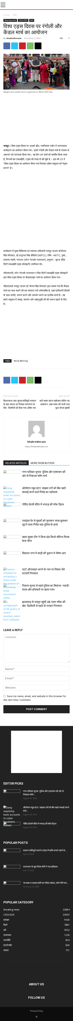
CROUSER (23, 20)
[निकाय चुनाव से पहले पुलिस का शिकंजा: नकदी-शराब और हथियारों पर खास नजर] (11, 589)
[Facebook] (6, 45)
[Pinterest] (22, 45)
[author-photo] (36, 437)
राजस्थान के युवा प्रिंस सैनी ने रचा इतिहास (40, 866)
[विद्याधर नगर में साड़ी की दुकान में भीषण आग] (11, 557)
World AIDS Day (21, 361)
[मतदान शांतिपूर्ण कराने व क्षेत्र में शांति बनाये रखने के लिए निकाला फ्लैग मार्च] (11, 855)
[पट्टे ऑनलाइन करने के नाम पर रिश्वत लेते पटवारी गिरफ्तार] (11, 584)
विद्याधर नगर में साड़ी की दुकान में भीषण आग (44, 553)
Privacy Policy (36, 1010)
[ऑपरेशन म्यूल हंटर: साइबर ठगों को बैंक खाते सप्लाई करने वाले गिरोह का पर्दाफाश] (11, 497)
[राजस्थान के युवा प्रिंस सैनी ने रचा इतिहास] (11, 871)
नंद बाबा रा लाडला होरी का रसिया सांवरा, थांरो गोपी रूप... (46, 883)
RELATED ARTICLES (16, 463)
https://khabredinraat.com (36, 446)
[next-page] (11, 618)
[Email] (38, 45)
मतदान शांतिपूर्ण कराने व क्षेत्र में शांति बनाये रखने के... (45, 850)
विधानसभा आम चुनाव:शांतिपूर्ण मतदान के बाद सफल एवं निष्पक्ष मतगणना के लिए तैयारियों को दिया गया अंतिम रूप (19, 404)
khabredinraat (13, 38)
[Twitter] (14, 45)
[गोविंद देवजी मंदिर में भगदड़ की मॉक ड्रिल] (11, 508)
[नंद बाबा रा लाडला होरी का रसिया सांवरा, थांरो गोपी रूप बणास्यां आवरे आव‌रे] (11, 887)
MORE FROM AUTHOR (42, 463)
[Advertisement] (36, 119)
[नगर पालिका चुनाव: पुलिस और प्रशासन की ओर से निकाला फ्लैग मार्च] (11, 476)
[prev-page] (5, 618)
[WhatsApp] (30, 45)
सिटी (15, 15)
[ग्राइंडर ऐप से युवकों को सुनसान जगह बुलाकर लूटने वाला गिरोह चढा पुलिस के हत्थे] (11, 524)
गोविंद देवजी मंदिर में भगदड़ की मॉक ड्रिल (43, 504)
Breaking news (10, 20)
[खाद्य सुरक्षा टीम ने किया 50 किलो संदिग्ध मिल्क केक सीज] (11, 541)
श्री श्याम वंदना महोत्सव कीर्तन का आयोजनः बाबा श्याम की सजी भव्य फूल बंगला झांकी (55, 404)
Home (6, 15)
